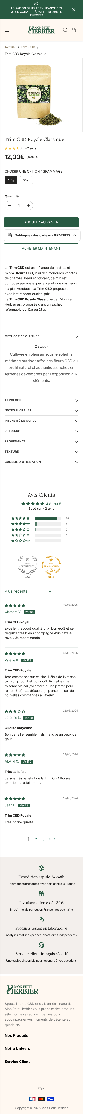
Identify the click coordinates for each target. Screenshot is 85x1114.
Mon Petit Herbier (55, 1108)
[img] (15, 605)
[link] (41, 989)
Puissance (13, 431)
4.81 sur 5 (53, 504)
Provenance (15, 441)
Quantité (12, 196)
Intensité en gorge (21, 420)
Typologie (13, 400)
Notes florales (18, 410)
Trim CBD (28, 47)
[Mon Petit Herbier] (41, 30)
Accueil (10, 47)
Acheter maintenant (41, 248)
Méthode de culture (22, 336)
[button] (7, 30)
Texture (12, 451)
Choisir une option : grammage (33, 171)
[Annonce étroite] (74, 10)
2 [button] (36, 839)
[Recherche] (65, 30)
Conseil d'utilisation (23, 462)
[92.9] (27, 565)
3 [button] (43, 839)
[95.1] (51, 565)
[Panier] (73, 30)
